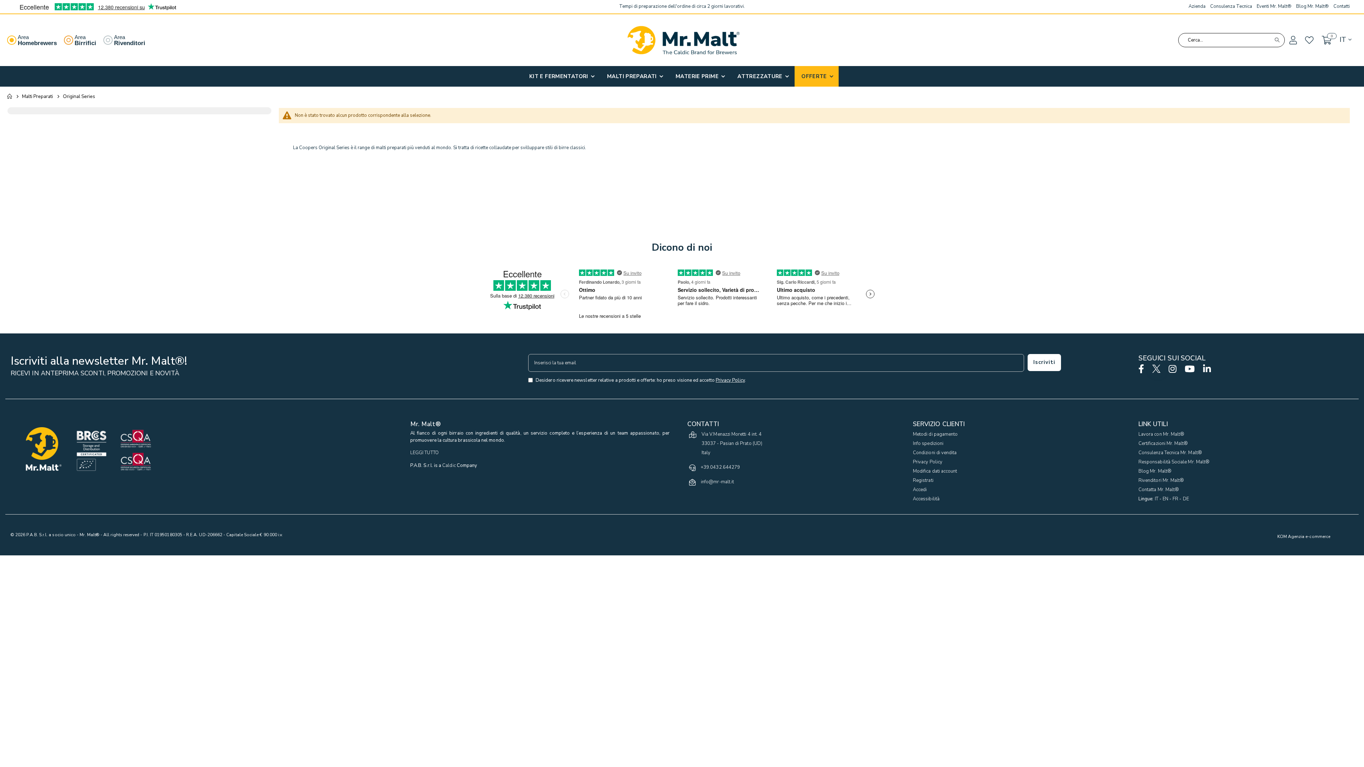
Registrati (923, 480)
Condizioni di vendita (935, 453)
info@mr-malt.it (717, 482)
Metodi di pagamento (935, 434)
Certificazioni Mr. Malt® (1163, 443)
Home (9, 96)
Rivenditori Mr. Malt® (1161, 480)
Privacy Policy (927, 462)
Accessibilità (926, 499)
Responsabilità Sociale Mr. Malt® (1173, 462)
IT (1156, 499)
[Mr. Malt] (683, 40)
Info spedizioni (928, 443)
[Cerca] (1277, 40)
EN (1165, 499)
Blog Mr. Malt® (1154, 471)
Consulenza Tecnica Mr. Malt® (1170, 453)
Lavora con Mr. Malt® (1161, 434)
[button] (1292, 40)
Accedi (920, 489)
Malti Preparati (37, 96)
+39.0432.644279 (720, 467)
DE (1186, 499)
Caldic (448, 465)
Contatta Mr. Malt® (1158, 489)
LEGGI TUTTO (424, 453)
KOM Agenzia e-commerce (1303, 536)
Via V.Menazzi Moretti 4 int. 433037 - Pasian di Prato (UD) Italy (732, 443)
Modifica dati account (935, 471)
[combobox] (1231, 40)
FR (1175, 499)
